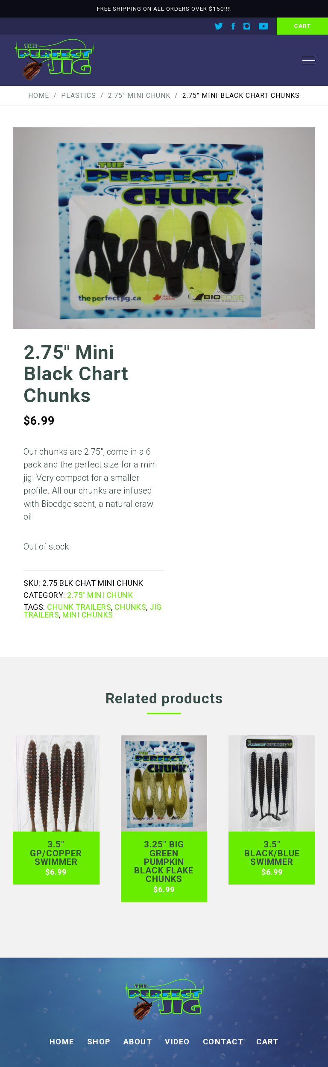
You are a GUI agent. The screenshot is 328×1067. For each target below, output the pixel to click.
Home (38, 95)
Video (177, 1041)
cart (302, 25)
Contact (223, 1041)
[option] (164, 228)
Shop (99, 1041)
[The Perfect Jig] (54, 60)
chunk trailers (79, 607)
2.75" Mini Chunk (139, 95)
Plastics (78, 95)
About (137, 1041)
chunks (130, 607)
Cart (267, 1041)
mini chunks (87, 614)
